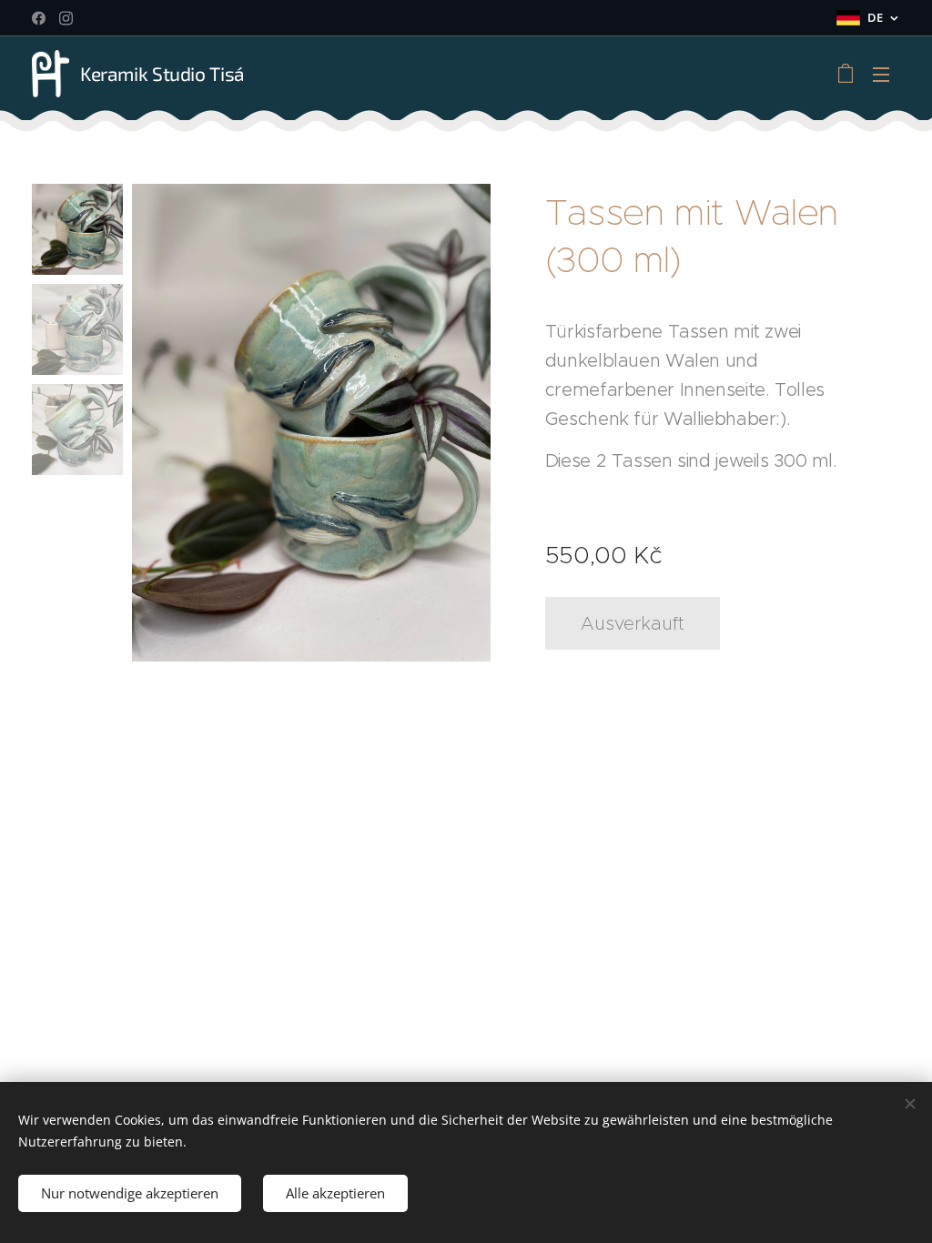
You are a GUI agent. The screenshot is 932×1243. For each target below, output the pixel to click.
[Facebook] (38, 18)
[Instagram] (66, 18)
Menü (886, 74)
